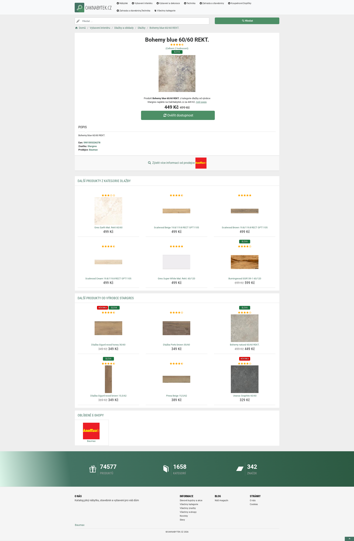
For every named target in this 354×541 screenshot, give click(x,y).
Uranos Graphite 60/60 (244, 395)
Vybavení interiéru (143, 3)
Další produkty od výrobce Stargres (106, 298)
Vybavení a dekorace (169, 3)
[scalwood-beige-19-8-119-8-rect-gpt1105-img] (176, 211)
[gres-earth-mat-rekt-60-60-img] (108, 211)
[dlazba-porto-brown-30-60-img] (176, 328)
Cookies (254, 504)
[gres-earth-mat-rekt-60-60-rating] (108, 195)
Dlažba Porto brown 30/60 (176, 344)
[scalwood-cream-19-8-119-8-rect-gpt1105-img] (108, 262)
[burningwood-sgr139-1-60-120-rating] (244, 246)
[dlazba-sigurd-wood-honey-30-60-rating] (108, 313)
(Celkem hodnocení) (177, 48)
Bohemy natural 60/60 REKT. (244, 344)
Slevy (182, 520)
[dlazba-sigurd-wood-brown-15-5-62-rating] (108, 364)
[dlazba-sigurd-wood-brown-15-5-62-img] (108, 379)
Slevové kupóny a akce (191, 500)
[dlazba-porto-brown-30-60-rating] (176, 313)
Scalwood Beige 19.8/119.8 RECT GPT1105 (176, 227)
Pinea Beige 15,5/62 (176, 395)
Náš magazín (221, 500)
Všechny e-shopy (188, 512)
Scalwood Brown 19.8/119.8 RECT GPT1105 (245, 227)
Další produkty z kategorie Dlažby (104, 181)
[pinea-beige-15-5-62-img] (176, 379)
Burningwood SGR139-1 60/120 (244, 278)
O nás (253, 500)
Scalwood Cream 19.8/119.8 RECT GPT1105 (108, 278)
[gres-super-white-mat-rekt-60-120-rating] (176, 246)
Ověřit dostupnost (180, 115)
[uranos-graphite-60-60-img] (244, 379)
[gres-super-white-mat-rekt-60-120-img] (176, 262)
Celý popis (201, 102)
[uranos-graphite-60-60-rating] (244, 364)
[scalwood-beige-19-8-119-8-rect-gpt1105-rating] (176, 195)
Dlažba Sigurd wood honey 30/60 (108, 344)
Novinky (184, 516)
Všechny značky (188, 508)
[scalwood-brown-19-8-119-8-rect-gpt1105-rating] (244, 195)
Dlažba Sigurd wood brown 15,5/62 (108, 395)
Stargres (92, 146)
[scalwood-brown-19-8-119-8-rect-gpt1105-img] (244, 211)
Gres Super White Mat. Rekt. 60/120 (176, 278)
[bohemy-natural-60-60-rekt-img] (244, 328)
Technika (191, 3)
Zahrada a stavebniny (213, 3)
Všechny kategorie (166, 10)
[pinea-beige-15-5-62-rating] (176, 364)
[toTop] (349, 539)
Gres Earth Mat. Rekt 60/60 (108, 227)
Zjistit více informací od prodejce (173, 163)
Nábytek (123, 3)
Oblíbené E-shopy (91, 415)
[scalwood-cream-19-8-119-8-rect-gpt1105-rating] (108, 246)
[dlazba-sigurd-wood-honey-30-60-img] (108, 328)
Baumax (93, 149)
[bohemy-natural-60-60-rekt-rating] (244, 313)
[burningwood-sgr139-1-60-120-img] (244, 262)
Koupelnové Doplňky (241, 3)
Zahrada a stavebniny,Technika (134, 10)
